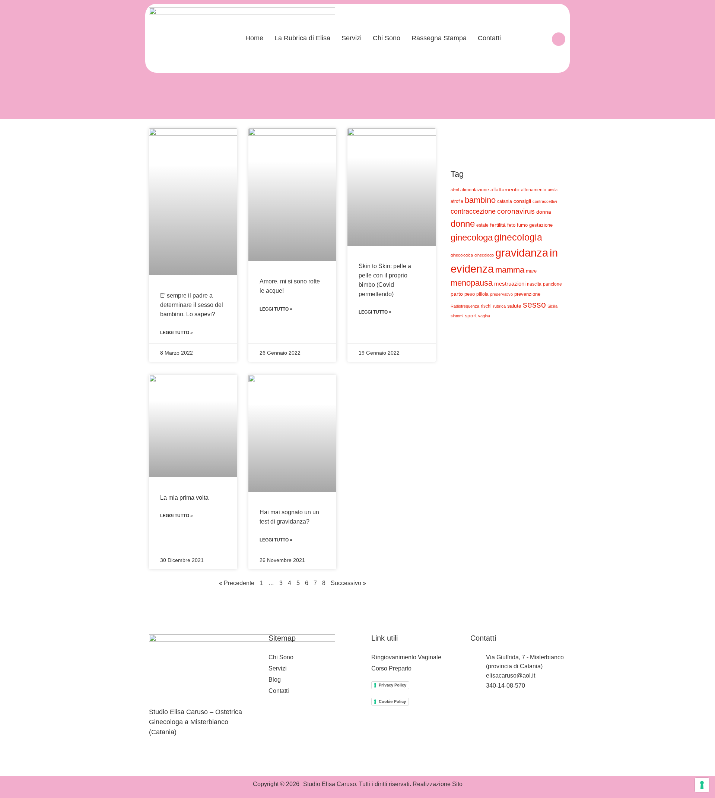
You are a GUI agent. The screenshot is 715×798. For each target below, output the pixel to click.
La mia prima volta (184, 497)
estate (482, 225)
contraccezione (473, 211)
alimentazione (474, 189)
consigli (522, 201)
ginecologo (484, 255)
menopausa (472, 283)
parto (457, 294)
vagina (484, 316)
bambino (480, 200)
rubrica (499, 306)
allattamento (504, 189)
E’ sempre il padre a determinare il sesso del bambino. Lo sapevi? (191, 304)
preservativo (501, 294)
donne (463, 224)
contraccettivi (545, 201)
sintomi (457, 316)
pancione (552, 284)
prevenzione (527, 294)
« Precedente (236, 583)
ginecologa (472, 237)
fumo (522, 225)
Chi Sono (386, 38)
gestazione (541, 225)
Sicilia (552, 306)
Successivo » (348, 583)
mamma (509, 269)
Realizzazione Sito (438, 784)
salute (514, 306)
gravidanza (521, 252)
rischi (486, 306)
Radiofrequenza (465, 306)
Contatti (489, 38)
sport (471, 315)
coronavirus (516, 211)
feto (511, 225)
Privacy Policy (392, 685)
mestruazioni (509, 283)
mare (531, 271)
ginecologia (518, 237)
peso (469, 294)
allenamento (533, 189)
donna (543, 212)
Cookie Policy (392, 701)
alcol (455, 190)
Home (254, 38)
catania (504, 201)
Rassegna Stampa (439, 38)
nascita (534, 284)
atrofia (457, 201)
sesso (534, 305)
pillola (482, 294)
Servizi (351, 38)
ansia (552, 190)
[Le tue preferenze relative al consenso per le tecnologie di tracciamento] (702, 785)
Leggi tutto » (176, 332)
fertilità (498, 225)
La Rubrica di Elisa (302, 38)
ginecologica (462, 255)
